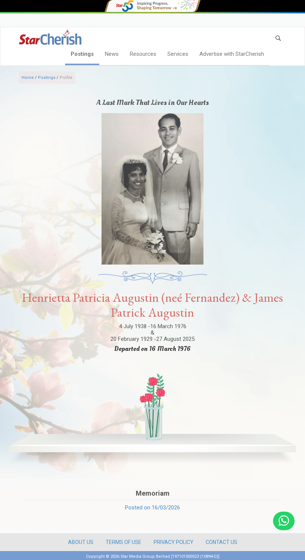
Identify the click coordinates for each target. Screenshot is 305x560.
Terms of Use (123, 542)
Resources (143, 54)
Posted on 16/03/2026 (152, 507)
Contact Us (221, 542)
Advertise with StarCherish (231, 54)
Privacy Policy (173, 542)
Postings (82, 54)
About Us (80, 542)
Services (177, 54)
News (112, 54)
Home (28, 77)
